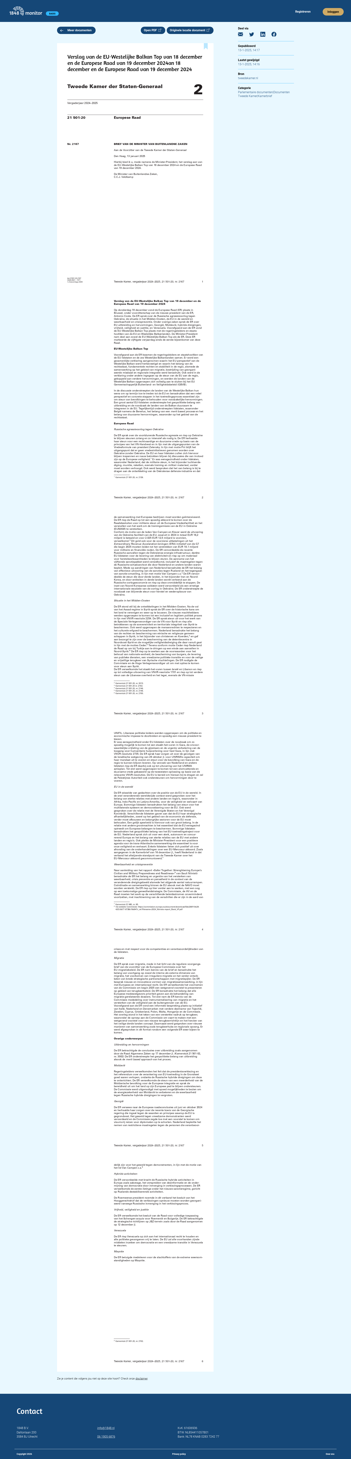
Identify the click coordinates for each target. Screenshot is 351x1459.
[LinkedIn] (265, 35)
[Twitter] (254, 35)
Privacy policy (179, 1454)
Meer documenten (79, 30)
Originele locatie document (188, 30)
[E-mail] (243, 35)
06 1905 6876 (106, 1436)
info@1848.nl (106, 1428)
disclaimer (141, 1378)
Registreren (303, 11)
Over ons (330, 1454)
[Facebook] (276, 35)
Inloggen (333, 12)
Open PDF (151, 30)
